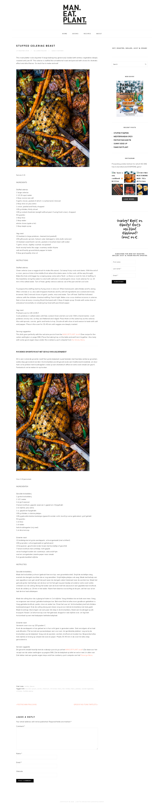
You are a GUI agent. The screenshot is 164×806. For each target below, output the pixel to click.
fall (63, 689)
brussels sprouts (30, 689)
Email (19, 762)
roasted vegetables (88, 689)
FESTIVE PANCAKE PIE (122, 140)
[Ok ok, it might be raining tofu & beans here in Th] (117, 189)
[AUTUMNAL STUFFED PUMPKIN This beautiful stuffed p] (129, 177)
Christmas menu (56, 689)
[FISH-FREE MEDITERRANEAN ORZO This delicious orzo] (142, 177)
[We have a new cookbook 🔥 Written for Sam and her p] (117, 177)
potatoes (78, 689)
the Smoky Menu (78, 340)
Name (19, 753)
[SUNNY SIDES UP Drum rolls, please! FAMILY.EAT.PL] (142, 189)
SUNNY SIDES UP (120, 144)
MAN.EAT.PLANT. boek (74, 650)
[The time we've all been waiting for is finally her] (129, 189)
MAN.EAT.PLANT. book (71, 334)
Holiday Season (29, 686)
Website (19, 771)
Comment (20, 726)
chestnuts (46, 689)
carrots (39, 689)
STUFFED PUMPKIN (121, 133)
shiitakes (19, 691)
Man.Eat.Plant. (82, 14)
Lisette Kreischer (82, 801)
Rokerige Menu (87, 655)
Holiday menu (70, 689)
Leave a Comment (58, 51)
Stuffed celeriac (28, 691)
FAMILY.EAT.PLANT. (121, 147)
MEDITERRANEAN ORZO (123, 136)
